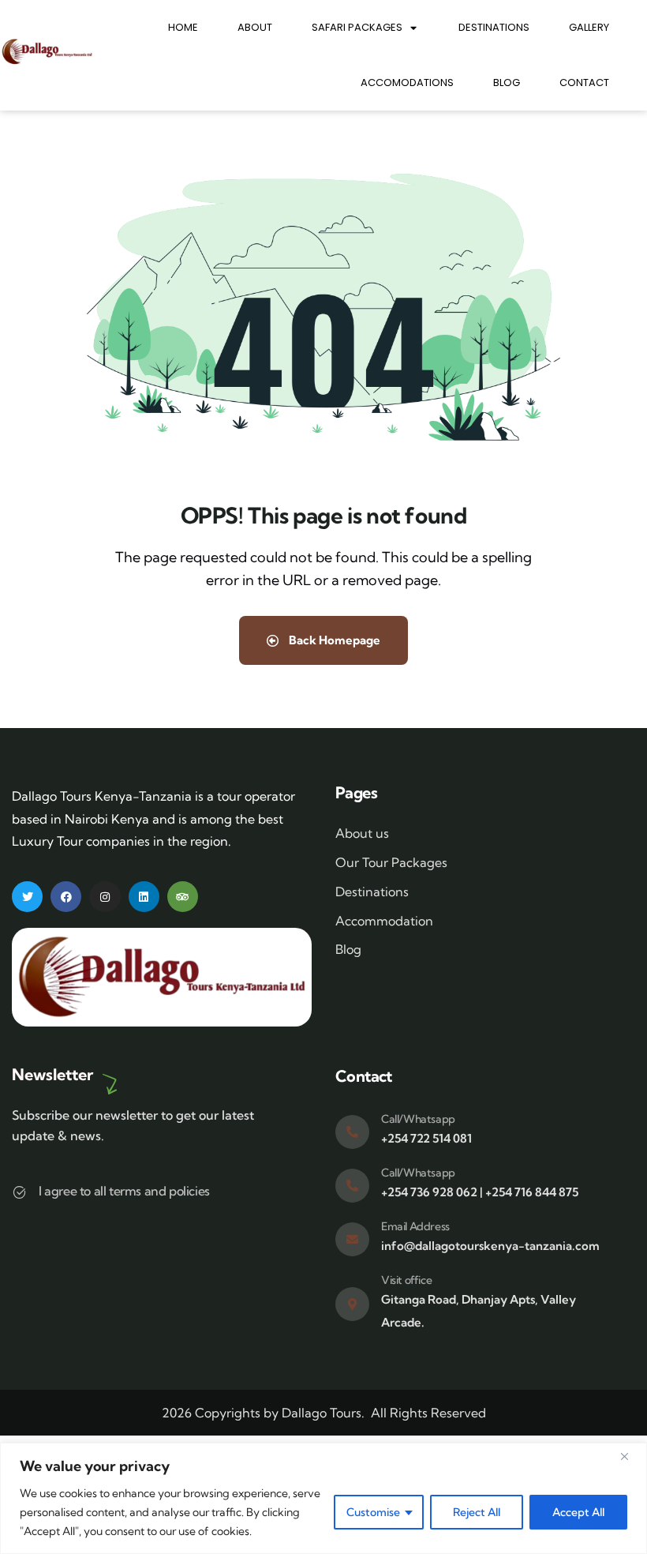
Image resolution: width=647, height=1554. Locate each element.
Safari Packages (357, 27)
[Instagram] (104, 896)
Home (183, 27)
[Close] (630, 1456)
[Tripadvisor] (182, 896)
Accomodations (407, 82)
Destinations (493, 27)
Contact (584, 82)
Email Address (415, 1226)
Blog (506, 82)
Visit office (406, 1280)
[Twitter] (27, 896)
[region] (323, 1498)
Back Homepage (333, 640)
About (254, 27)
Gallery (589, 27)
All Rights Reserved (428, 1413)
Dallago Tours (321, 1413)
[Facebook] (65, 896)
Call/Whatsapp (418, 1119)
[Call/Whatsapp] (352, 1132)
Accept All (578, 1512)
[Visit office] (352, 1304)
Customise (373, 1512)
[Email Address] (352, 1239)
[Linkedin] (144, 896)
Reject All (476, 1512)
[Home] (47, 51)
